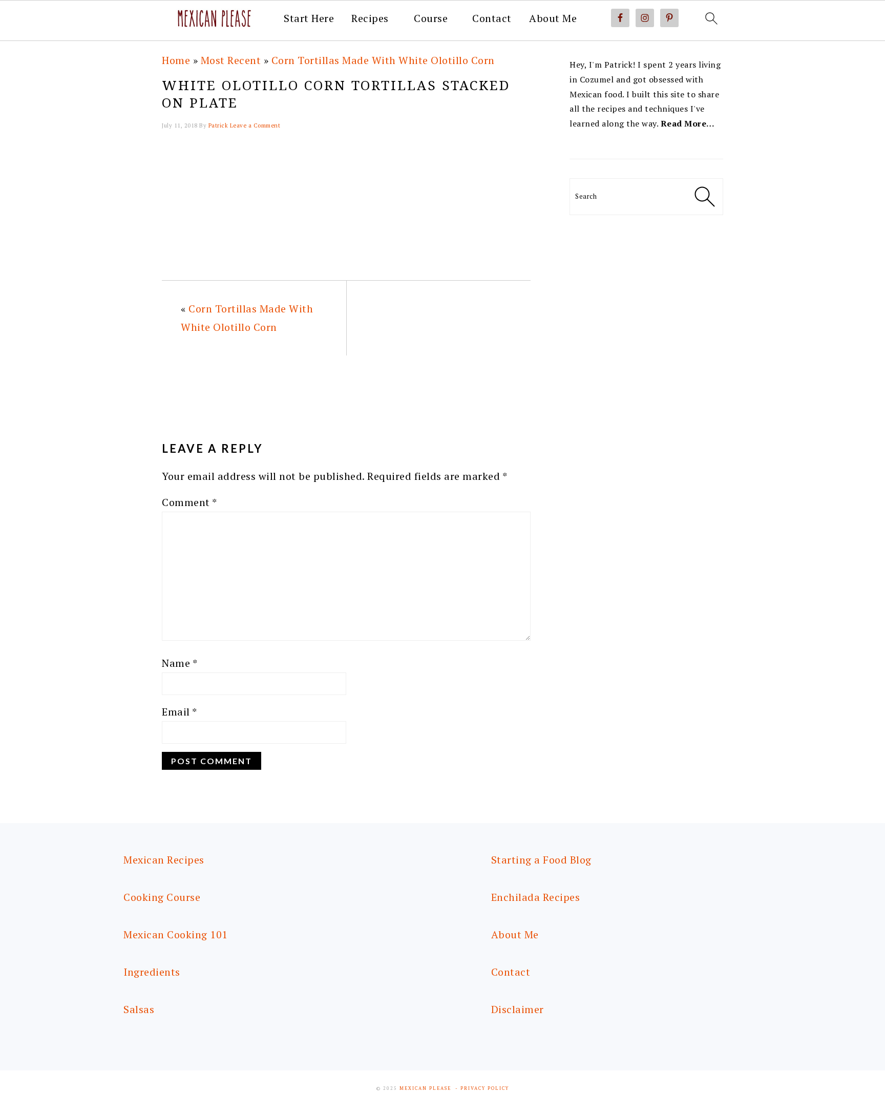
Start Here (309, 18)
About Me (553, 18)
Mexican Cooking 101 (175, 934)
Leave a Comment (255, 125)
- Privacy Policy (482, 1088)
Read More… (688, 123)
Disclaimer (517, 1009)
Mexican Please (425, 1088)
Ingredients (151, 972)
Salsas (138, 1009)
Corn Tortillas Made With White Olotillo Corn (383, 60)
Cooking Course (161, 897)
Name (179, 663)
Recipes (370, 18)
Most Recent (231, 60)
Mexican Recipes (163, 860)
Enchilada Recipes (535, 897)
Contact (492, 18)
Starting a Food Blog (541, 860)
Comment (189, 502)
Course (431, 18)
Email (179, 712)
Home (176, 60)
